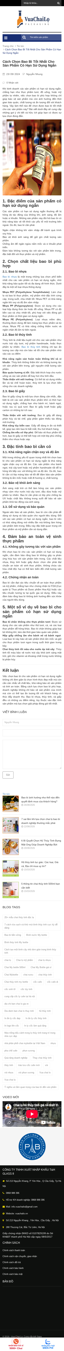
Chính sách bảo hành (13, 1268)
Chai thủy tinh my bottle (16, 982)
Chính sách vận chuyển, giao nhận (20, 1256)
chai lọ (7, 960)
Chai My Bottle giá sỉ (41, 967)
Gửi (8, 775)
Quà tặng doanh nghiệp (15, 1058)
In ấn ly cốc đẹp (12, 1018)
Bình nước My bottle (36, 935)
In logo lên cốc (11, 1025)
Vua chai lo (45, 1072)
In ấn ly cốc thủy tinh (36, 1018)
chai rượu (28, 974)
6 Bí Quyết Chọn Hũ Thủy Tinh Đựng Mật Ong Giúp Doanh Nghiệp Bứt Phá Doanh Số (41, 843)
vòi (46, 1065)
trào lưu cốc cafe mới (29, 1065)
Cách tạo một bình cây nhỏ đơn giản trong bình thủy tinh (30, 951)
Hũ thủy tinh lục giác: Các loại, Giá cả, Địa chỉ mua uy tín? (39, 864)
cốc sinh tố (9, 989)
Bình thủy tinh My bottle (16, 942)
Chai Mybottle (11, 974)
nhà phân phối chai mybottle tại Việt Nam (24, 1043)
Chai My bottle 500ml (14, 967)
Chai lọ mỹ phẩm (24, 960)
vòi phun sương (26, 1072)
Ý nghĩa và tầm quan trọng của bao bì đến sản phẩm (30, 1087)
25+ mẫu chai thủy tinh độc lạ (19, 917)
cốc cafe (37, 982)
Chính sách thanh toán (14, 1250)
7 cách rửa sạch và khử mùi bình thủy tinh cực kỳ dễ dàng (31, 926)
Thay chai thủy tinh (42, 1058)
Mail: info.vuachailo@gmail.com (22, 1206)
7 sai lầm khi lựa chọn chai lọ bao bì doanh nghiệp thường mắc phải (40, 821)
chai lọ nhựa (44, 960)
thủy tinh (8, 1065)
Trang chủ (8, 46)
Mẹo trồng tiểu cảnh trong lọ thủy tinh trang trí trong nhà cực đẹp (29, 1034)
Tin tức (20, 46)
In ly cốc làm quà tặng (35, 1025)
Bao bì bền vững (12, 935)
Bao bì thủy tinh (31, 346)
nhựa (53, 1043)
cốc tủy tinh (26, 989)
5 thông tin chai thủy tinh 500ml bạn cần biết (40, 885)
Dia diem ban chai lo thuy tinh (19, 1011)
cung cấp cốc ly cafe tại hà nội (19, 996)
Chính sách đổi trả (12, 1262)
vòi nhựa (8, 1072)
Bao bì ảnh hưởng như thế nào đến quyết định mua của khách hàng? (40, 799)
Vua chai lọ (10, 1079)
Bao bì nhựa (10, 276)
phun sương (29, 1050)
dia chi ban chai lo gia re (16, 1003)
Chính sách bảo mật (13, 1274)
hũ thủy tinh (45, 1011)
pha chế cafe (10, 1050)
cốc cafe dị (52, 982)
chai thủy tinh (45, 974)
